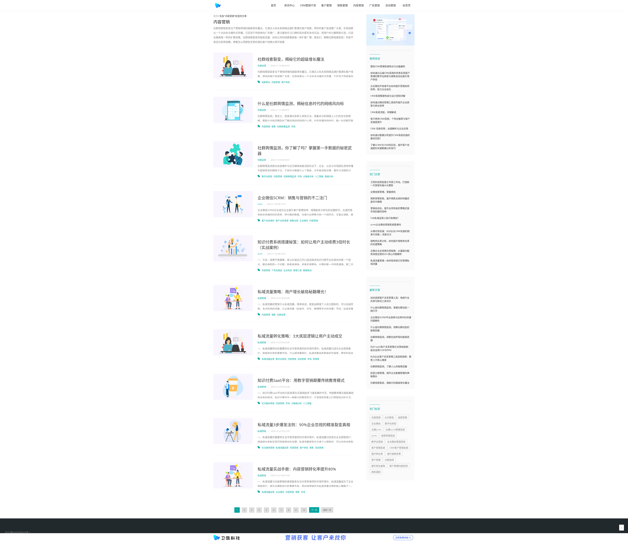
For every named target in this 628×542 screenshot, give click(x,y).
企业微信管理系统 (396, 441)
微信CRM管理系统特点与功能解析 (387, 66)
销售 (273, 126)
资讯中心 (289, 5)
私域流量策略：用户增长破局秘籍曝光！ (293, 291)
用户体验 (285, 82)
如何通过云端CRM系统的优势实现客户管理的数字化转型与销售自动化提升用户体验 (390, 76)
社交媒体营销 (268, 403)
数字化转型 (267, 176)
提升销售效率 (394, 453)
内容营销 (358, 5)
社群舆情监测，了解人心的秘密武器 (388, 366)
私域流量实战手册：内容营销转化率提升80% (297, 469)
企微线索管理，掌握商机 (383, 191)
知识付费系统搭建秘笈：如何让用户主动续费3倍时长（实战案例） (304, 244)
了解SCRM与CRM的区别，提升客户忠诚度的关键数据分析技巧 (389, 146)
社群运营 (262, 65)
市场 (293, 126)
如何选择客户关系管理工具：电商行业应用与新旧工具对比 (389, 299)
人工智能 (319, 176)
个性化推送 (276, 270)
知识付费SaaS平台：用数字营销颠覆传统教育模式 (301, 380)
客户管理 (326, 5)
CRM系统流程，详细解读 (383, 112)
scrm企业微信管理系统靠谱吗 (385, 224)
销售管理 (342, 5)
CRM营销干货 (308, 5)
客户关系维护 (268, 220)
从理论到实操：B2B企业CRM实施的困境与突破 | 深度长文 (390, 233)
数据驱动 (307, 270)
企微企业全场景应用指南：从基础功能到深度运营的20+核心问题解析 (389, 252)
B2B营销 (389, 417)
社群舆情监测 (283, 126)
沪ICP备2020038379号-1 (17, 532)
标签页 (406, 5)
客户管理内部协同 (398, 465)
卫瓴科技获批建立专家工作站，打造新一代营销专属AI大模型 (389, 183)
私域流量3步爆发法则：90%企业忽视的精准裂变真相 (304, 424)
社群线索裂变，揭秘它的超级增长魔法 (291, 59)
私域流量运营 (268, 358)
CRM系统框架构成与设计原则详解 (387, 95)
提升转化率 (377, 453)
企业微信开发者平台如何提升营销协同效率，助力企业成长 (389, 87)
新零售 (316, 358)
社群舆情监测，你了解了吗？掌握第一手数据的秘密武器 (305, 150)
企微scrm (376, 429)
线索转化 (266, 82)
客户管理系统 (378, 447)
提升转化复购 (378, 465)
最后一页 (327, 510)
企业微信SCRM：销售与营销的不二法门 (292, 197)
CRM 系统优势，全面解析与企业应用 (389, 128)
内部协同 (389, 459)
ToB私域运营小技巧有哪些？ (385, 218)
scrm (260, 204)
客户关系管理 (282, 220)
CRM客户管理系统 (398, 447)
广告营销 (374, 5)
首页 (273, 5)
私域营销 (262, 298)
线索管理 (402, 417)
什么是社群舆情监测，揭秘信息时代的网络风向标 (301, 103)
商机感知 (376, 471)
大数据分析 (308, 176)
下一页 (314, 510)
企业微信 (304, 220)
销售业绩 (294, 220)
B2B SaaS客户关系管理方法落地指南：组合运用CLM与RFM (390, 348)
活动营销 (390, 5)
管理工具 (297, 270)
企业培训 (287, 270)
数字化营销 (377, 441)
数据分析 (329, 176)
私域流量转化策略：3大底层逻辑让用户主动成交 (300, 336)
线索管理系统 (388, 435)
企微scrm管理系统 (395, 429)
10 (304, 510)
